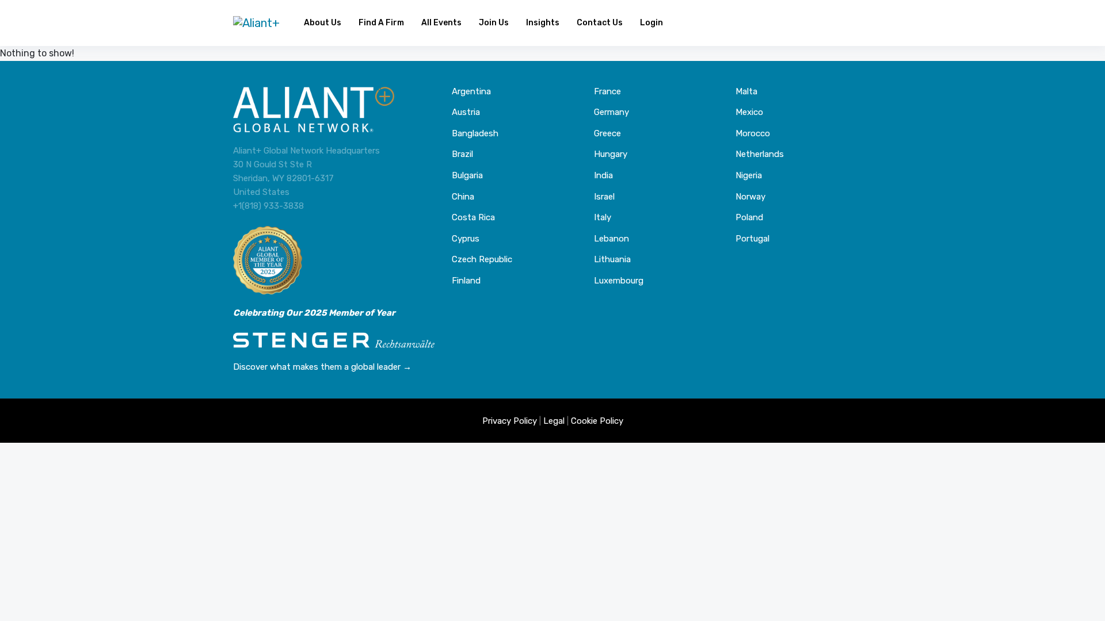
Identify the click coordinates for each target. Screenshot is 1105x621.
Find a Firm (381, 23)
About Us (322, 23)
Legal (554, 421)
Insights (542, 23)
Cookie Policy (597, 421)
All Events (441, 23)
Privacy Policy (509, 421)
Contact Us (600, 23)
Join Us (494, 23)
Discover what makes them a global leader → (322, 367)
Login (651, 23)
